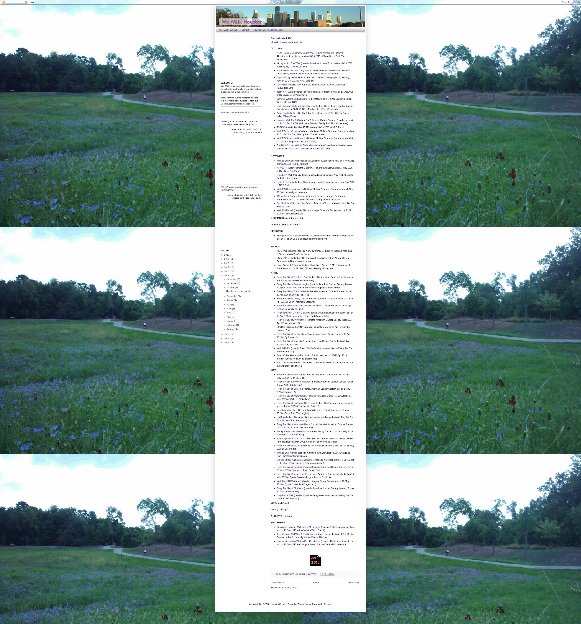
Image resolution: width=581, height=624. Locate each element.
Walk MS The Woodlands (289, 131)
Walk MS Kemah (285, 210)
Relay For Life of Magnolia (289, 341)
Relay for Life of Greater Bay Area (293, 312)
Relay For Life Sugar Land (289, 305)
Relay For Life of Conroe (289, 388)
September (232, 296)
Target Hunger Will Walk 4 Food (292, 534)
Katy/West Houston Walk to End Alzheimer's (298, 527)
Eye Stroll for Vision (286, 203)
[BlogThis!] (324, 574)
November (232, 283)
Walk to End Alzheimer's (289, 160)
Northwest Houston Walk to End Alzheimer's (298, 541)
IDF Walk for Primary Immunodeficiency (296, 196)
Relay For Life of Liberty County (292, 298)
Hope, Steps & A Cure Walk (290, 265)
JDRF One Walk (285, 127)
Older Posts (353, 582)
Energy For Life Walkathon (290, 235)
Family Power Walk (286, 431)
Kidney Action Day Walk (288, 63)
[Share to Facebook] (330, 574)
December (232, 279)
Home (316, 582)
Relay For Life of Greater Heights (293, 284)
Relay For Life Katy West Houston (293, 381)
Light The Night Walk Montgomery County (297, 106)
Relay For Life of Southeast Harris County (297, 403)
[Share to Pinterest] (333, 574)
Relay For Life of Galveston (290, 445)
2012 (227, 342)
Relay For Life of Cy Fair (289, 334)
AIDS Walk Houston (286, 251)
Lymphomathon (284, 410)
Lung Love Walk (284, 175)
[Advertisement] (240, 56)
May (229, 312)
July (229, 304)
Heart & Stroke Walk (287, 182)
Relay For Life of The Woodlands (293, 291)
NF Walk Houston (285, 168)
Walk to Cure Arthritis (287, 452)
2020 (227, 255)
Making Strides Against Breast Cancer (295, 460)
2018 (227, 263)
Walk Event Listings (227, 30)
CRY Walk (282, 84)
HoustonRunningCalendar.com (268, 30)
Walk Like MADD (285, 481)
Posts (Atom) (290, 587)
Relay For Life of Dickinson (290, 488)
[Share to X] (327, 574)
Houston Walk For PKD (288, 120)
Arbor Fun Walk (284, 113)
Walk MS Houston (286, 189)
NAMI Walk (282, 417)
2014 (227, 334)
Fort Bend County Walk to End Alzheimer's (298, 145)
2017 (227, 267)
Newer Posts (278, 582)
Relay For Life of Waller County (292, 396)
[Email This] (321, 574)
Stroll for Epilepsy (285, 327)
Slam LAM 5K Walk (286, 258)
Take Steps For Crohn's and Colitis (294, 438)
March (230, 321)
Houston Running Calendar (293, 574)
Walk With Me (283, 348)
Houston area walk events (286, 42)
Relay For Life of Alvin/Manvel (291, 320)
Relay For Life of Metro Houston (292, 474)
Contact (245, 30)
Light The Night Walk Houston (291, 77)
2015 (227, 275)
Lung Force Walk (285, 495)
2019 (227, 259)
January (231, 329)
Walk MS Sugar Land (287, 138)
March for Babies (285, 362)
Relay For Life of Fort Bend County (294, 277)
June (229, 308)
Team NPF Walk (285, 91)
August (230, 300)
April (229, 317)
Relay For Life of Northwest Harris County (297, 424)
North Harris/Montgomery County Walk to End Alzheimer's (305, 53)
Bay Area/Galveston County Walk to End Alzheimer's (303, 70)
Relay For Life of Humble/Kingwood (294, 467)
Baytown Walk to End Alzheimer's (293, 99)
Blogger (327, 604)
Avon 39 (281, 355)
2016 (227, 271)
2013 (227, 338)
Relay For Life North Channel (291, 374)
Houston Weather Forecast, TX (236, 112)
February (231, 325)
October (231, 287)
